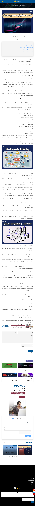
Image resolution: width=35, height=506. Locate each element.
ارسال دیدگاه (31, 350)
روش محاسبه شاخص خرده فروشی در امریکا (26, 47)
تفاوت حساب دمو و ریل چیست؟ (12, 459)
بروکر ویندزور (32, 482)
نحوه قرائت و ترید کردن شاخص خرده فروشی (26, 53)
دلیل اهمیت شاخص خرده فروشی (28, 49)
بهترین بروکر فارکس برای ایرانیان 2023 (25, 475)
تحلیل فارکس (32, 478)
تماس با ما (32, 491)
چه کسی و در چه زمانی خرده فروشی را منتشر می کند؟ (25, 51)
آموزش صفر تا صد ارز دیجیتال (27, 473)
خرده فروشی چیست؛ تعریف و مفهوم (27, 45)
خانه (32, 5)
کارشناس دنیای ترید (19, 39)
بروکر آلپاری (32, 484)
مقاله (30, 5)
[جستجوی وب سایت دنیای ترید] (4, 1)
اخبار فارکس (29, 471)
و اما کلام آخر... (30, 54)
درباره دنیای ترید (29, 469)
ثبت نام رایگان (28, 436)
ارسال (32, 502)
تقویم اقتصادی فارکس (22, 302)
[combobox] (5, 427)
